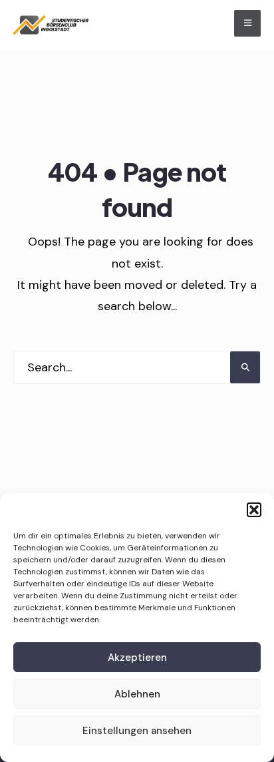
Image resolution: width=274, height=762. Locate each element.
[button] (254, 509)
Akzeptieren (137, 657)
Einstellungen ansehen (137, 730)
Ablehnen (137, 694)
